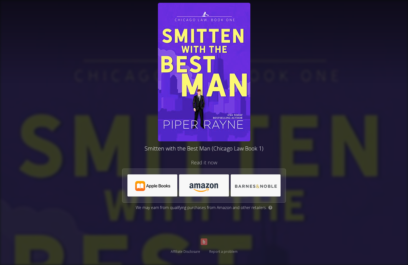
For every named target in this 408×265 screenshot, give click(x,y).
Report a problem (223, 251)
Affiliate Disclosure (185, 251)
